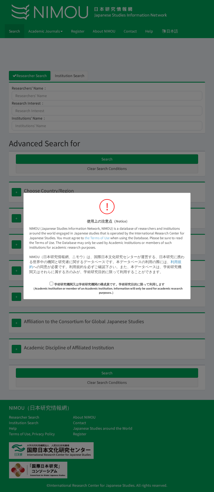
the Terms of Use (97, 238)
